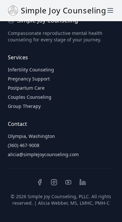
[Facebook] (39, 182)
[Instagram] (54, 182)
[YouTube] (68, 182)
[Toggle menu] (110, 10)
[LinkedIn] (82, 182)
